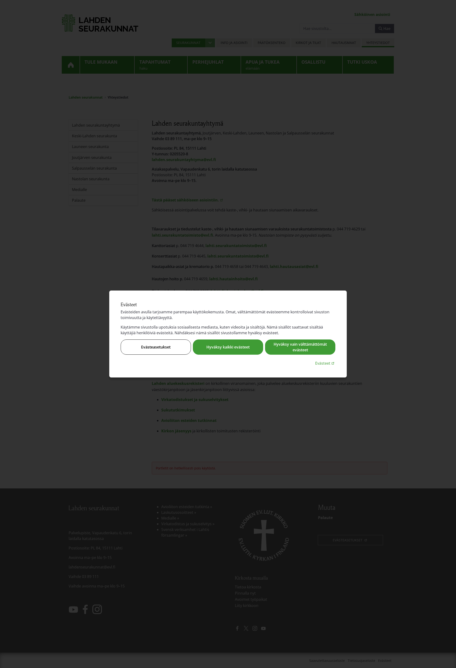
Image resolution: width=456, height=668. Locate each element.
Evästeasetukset (156, 347)
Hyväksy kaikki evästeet (228, 347)
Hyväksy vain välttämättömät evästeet (300, 347)
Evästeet (325, 363)
